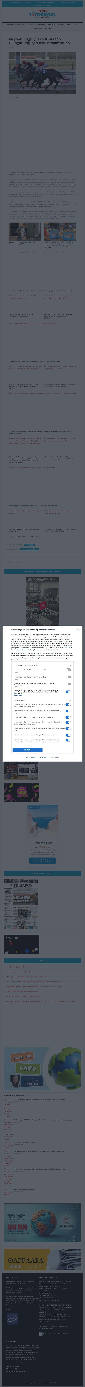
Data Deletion (30, 757)
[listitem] (42, 665)
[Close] (78, 630)
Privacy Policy (54, 757)
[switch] (68, 669)
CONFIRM (27, 750)
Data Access (42, 757)
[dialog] (42, 693)
